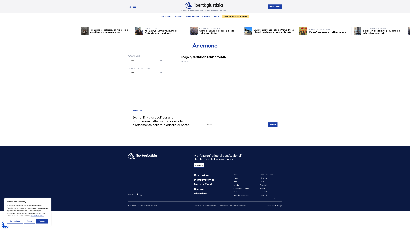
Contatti (263, 195)
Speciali (205, 16)
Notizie (178, 16)
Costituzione (201, 175)
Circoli (236, 175)
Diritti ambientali (204, 180)
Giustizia (199, 189)
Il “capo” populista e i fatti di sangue (320, 32)
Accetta (42, 221)
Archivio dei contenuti (242, 195)
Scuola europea (192, 16)
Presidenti (263, 185)
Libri (235, 182)
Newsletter (264, 192)
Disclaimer (197, 205)
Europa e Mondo (203, 184)
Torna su (277, 199)
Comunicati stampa (241, 188)
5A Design (274, 206)
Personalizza (15, 221)
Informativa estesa (37, 216)
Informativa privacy (209, 205)
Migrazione (200, 193)
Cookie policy (223, 205)
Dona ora (199, 165)
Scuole (262, 188)
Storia (262, 182)
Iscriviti (273, 125)
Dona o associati (266, 175)
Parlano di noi (239, 192)
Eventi (236, 178)
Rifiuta (29, 221)
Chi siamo (165, 16)
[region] (27, 212)
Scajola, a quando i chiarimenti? (203, 57)
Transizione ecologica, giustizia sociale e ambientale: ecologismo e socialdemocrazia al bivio (103, 32)
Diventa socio (274, 7)
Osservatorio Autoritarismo (235, 16)
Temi (215, 16)
